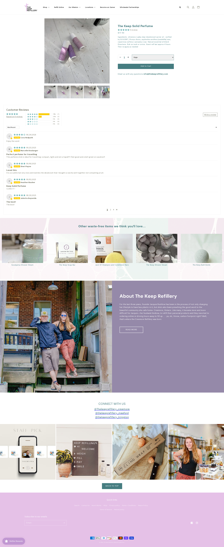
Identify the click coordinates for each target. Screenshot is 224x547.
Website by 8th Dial (119, 542)
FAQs (105, 505)
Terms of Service (106, 509)
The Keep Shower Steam (156, 265)
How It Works (96, 505)
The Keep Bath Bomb (201, 265)
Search (76, 505)
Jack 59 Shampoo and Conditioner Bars (112, 265)
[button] (188, 7)
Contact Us (85, 505)
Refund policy (119, 509)
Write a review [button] (210, 114)
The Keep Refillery (109, 542)
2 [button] (110, 209)
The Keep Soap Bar (67, 265)
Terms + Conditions (129, 505)
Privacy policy (114, 505)
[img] (20, 134)
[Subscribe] (63, 522)
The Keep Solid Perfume (135, 26)
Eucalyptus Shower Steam (22, 265)
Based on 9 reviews (14, 116)
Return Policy (143, 505)
